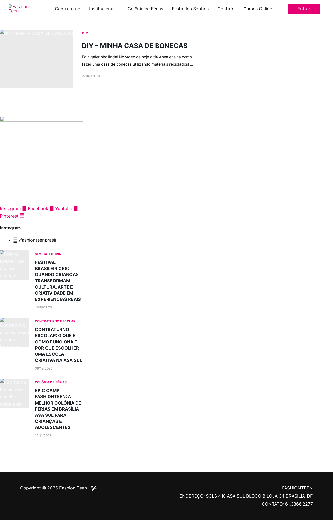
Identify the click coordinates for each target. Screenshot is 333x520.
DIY (85, 33)
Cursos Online (257, 8)
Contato (226, 8)
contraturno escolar (55, 321)
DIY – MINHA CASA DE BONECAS (135, 46)
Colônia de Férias (145, 8)
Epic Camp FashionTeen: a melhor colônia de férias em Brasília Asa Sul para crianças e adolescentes (58, 409)
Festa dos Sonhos (190, 8)
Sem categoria (48, 254)
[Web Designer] (93, 487)
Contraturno (67, 8)
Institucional (101, 8)
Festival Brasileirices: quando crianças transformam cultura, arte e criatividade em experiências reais (58, 281)
